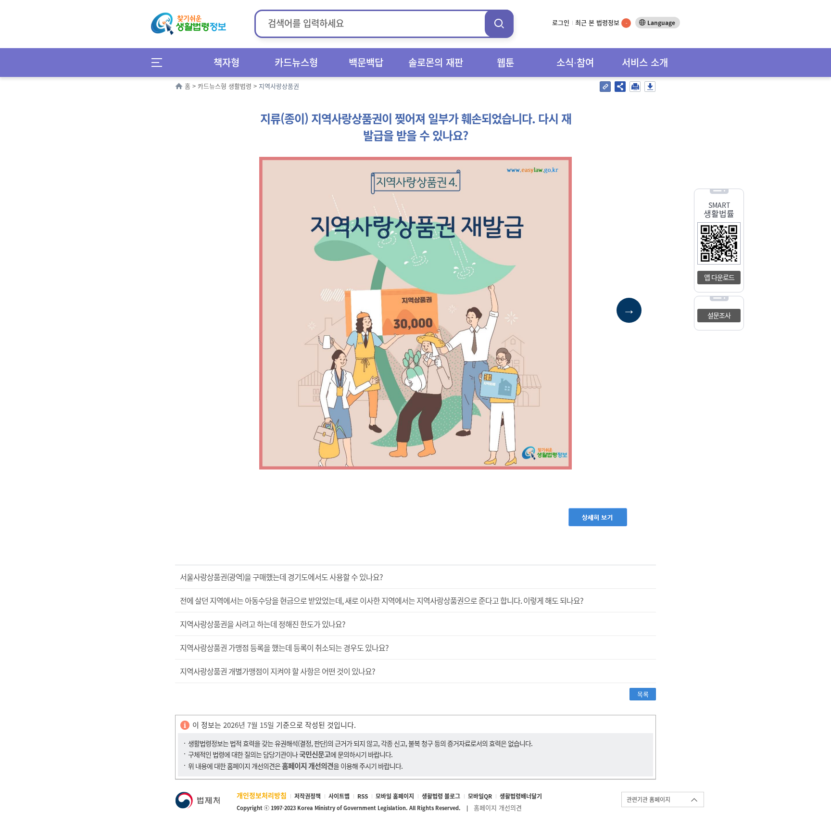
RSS (362, 796)
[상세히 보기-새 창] (597, 512)
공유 (620, 86)
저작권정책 (307, 796)
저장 (649, 86)
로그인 (560, 22)
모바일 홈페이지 (395, 796)
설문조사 (718, 315)
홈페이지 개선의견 (498, 807)
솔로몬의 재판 (435, 62)
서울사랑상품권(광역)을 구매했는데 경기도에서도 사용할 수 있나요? (281, 577)
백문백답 (366, 62)
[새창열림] (197, 796)
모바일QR (480, 796)
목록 (643, 693)
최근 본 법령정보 (601, 22)
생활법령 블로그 (441, 796)
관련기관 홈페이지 (648, 799)
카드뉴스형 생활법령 (225, 85)
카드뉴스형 (296, 62)
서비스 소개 (645, 62)
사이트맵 (339, 796)
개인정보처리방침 (262, 795)
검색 (499, 23)
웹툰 (505, 62)
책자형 (226, 62)
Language (661, 22)
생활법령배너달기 (521, 796)
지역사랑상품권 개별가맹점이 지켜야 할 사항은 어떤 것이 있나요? (277, 671)
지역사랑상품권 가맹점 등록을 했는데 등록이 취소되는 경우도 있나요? (284, 647)
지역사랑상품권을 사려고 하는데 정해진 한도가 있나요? (262, 624)
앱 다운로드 (719, 277)
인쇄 (635, 86)
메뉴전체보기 (159, 62)
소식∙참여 (575, 62)
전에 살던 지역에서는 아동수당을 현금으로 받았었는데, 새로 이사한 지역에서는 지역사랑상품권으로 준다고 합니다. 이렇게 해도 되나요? (381, 600)
